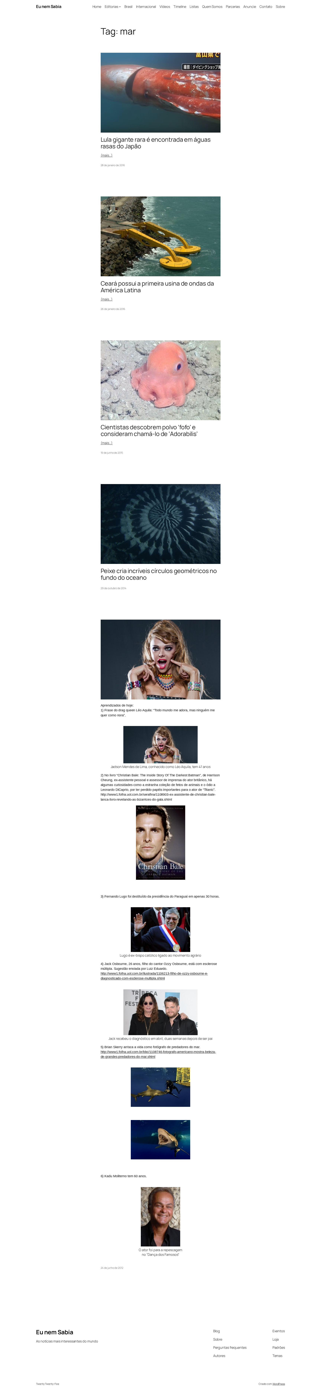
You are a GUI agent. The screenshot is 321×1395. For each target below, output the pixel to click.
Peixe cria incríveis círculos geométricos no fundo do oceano (159, 574)
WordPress (279, 1384)
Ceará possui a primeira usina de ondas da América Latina (157, 286)
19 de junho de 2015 (112, 452)
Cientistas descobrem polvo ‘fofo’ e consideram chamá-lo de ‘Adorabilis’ (149, 430)
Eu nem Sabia (48, 6)
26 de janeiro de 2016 (113, 309)
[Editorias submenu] (120, 7)
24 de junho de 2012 (112, 1267)
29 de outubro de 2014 (113, 588)
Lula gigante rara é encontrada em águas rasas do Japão (156, 142)
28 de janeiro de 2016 (113, 165)
